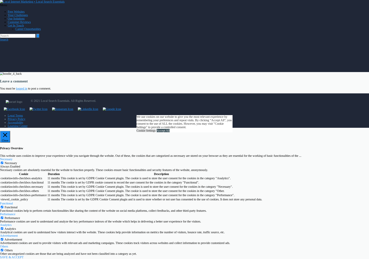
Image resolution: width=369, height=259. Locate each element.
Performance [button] (7, 214)
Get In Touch (16, 25)
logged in (21, 88)
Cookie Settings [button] (146, 130)
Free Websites (16, 11)
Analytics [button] (6, 225)
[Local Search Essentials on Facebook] (12, 109)
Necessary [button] (6, 159)
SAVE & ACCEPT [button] (12, 257)
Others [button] (4, 246)
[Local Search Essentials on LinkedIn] (86, 109)
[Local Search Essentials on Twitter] (36, 109)
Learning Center (17, 126)
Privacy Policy (16, 119)
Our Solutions (16, 18)
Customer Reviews (19, 22)
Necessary (11, 163)
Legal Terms (15, 115)
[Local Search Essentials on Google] (110, 109)
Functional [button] (6, 203)
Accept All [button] (163, 130)
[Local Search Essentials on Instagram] (60, 109)
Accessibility (15, 122)
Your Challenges (18, 15)
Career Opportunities (28, 29)
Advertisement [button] (9, 235)
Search (4, 39)
